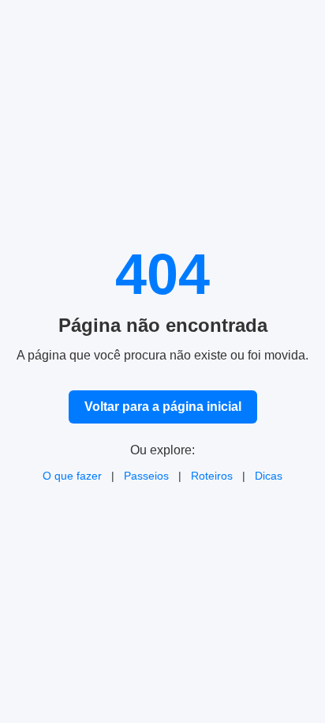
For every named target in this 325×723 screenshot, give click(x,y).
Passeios (146, 475)
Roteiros (212, 475)
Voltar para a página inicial (162, 406)
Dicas (268, 475)
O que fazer (72, 475)
